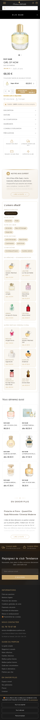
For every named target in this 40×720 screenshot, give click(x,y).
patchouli (20, 243)
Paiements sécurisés (8, 607)
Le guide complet (7, 646)
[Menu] (4, 3)
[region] (20, 547)
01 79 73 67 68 (9, 627)
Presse (4, 688)
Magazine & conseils (8, 649)
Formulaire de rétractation (10, 610)
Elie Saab (8, 59)
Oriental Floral (11, 213)
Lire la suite (19, 194)
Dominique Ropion (12, 251)
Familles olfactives (8, 656)
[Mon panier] (37, 3)
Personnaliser (20, 716)
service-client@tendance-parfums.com (13, 630)
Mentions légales (7, 597)
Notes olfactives (7, 652)
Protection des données (9, 601)
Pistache (8, 221)
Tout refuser (20, 710)
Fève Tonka (23, 239)
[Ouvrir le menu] (37, 15)
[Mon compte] (33, 3)
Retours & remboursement (10, 614)
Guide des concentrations (10, 665)
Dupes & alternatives (8, 669)
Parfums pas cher (7, 672)
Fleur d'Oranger (20, 228)
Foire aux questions (8, 594)
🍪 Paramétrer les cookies (11, 617)
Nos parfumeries (7, 685)
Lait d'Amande (10, 239)
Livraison (5, 691)
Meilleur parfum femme (9, 659)
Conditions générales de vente (11, 604)
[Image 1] (19, 55)
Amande (8, 228)
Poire (16, 221)
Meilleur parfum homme (9, 662)
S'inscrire (20, 577)
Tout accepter (20, 705)
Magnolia (8, 232)
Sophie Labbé (27, 251)
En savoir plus (33, 700)
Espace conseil (7, 681)
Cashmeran (9, 243)
